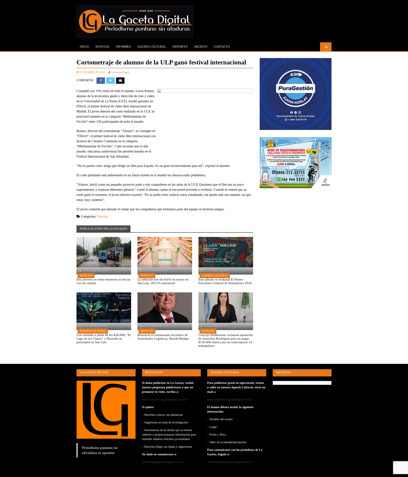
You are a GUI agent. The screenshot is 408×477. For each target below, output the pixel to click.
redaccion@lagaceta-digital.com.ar (163, 462)
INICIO (84, 46)
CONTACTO (222, 46)
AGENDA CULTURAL (151, 46)
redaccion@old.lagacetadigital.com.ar (164, 399)
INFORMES (123, 46)
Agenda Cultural (215, 275)
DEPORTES (180, 46)
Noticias (102, 46)
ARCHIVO (200, 46)
